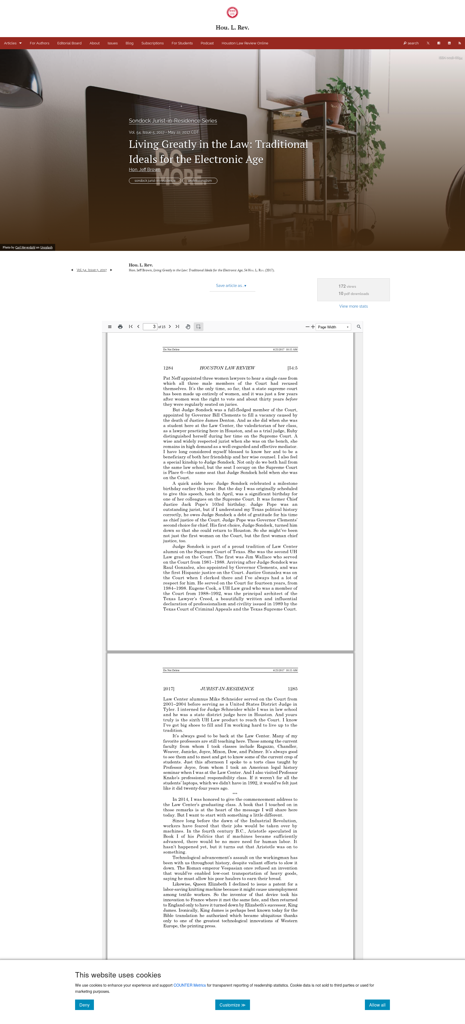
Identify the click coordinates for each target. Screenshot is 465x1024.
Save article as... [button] (231, 285)
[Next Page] (170, 326)
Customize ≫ (235, 1004)
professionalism (200, 181)
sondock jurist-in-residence (155, 181)
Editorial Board (69, 43)
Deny (86, 1004)
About (95, 43)
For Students (182, 43)
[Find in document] (359, 326)
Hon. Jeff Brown (144, 169)
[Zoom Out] (307, 326)
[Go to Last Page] (177, 326)
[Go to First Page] (131, 326)
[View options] (109, 327)
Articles (10, 43)
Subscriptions (153, 43)
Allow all (379, 1004)
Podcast (207, 43)
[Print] (120, 326)
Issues (113, 43)
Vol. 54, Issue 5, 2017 (146, 132)
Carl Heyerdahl (25, 247)
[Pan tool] (188, 326)
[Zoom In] (313, 326)
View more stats (353, 306)
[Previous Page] (138, 326)
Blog (129, 43)
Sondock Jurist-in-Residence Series (173, 121)
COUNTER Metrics (190, 985)
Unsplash (46, 247)
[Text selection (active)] (198, 326)
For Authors (39, 43)
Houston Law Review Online (245, 43)
